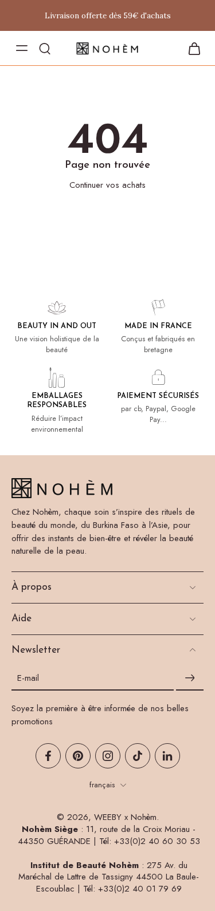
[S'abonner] (190, 678)
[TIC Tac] (137, 755)
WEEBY (108, 817)
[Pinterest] (78, 755)
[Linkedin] (167, 755)
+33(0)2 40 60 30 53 (157, 841)
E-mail (28, 678)
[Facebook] (48, 755)
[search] (44, 48)
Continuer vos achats (107, 185)
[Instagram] (107, 755)
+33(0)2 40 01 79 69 (140, 888)
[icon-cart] (191, 48)
